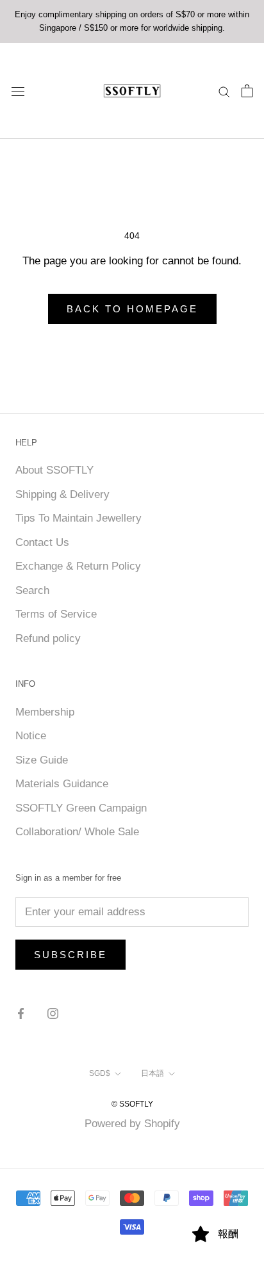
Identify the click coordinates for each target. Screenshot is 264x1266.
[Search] (224, 91)
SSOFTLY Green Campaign (81, 808)
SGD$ (99, 1073)
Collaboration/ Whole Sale (77, 832)
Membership (44, 712)
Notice (30, 736)
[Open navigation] (18, 90)
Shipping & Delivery (62, 494)
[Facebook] (20, 1013)
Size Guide (41, 760)
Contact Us (42, 542)
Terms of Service (56, 614)
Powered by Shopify (132, 1124)
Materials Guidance (61, 784)
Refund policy (48, 638)
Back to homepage (132, 308)
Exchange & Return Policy (78, 566)
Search (32, 590)
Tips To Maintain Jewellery (78, 518)
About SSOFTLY (54, 470)
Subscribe (70, 954)
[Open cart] (247, 90)
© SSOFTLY (132, 1104)
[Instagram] (52, 1013)
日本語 (152, 1073)
